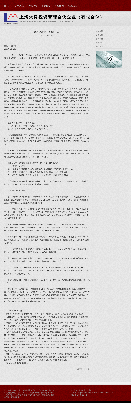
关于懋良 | (75, 390)
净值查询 (59, 5)
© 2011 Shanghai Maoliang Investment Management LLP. (92, 393)
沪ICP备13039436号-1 (79, 395)
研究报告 (46, 5)
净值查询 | (83, 390)
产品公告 (99, 31)
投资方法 (99, 43)
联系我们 (72, 5)
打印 (79, 369)
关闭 (86, 369)
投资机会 (99, 39)
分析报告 (99, 35)
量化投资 (99, 46)
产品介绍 (32, 5)
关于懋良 (19, 5)
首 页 (7, 5)
